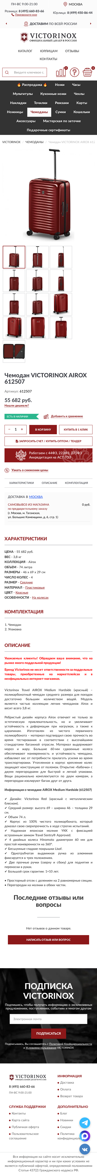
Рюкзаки (62, 103)
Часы (76, 85)
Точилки (40, 103)
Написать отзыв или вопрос (48, 940)
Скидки (65, 1127)
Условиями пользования (41, 1047)
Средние (26, 582)
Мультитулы (23, 94)
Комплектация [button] (76, 483)
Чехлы (79, 94)
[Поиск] (6, 72)
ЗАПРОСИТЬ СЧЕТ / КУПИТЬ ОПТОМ (50, 441)
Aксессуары (25, 121)
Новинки (66, 1120)
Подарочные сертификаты (48, 130)
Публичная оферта (25, 1127)
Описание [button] (49, 483)
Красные (22, 592)
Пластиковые (35, 587)
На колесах (40, 597)
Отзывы (72, 51)
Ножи (60, 85)
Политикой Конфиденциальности (70, 1044)
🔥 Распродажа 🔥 (32, 85)
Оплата (65, 1089)
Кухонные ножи (53, 94)
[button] (24, 14)
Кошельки (82, 112)
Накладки (18, 103)
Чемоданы (39, 112)
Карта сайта (20, 1120)
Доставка (67, 1083)
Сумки (60, 112)
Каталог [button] (25, 51)
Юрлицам (49, 51)
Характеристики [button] (21, 483)
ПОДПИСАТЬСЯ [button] (48, 1033)
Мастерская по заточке (62, 121)
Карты (81, 103)
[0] (87, 72)
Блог (63, 1113)
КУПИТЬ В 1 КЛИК (76, 429)
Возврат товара (71, 1096)
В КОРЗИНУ (43, 429)
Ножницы (15, 112)
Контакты (48, 59)
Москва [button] (36, 497)
